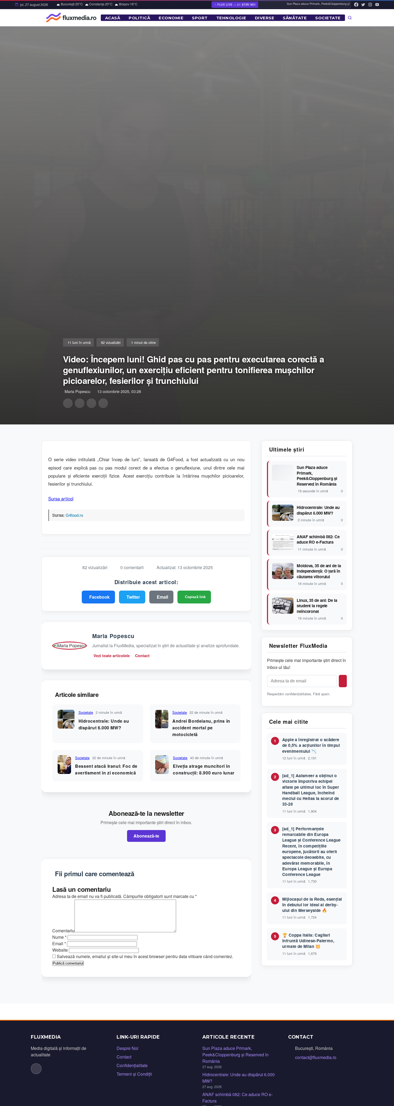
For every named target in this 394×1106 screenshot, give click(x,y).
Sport (200, 17)
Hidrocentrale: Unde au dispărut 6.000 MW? (318, 510)
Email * (59, 943)
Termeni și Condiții (134, 1074)
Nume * (59, 937)
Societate (328, 17)
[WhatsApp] (91, 403)
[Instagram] (370, 4)
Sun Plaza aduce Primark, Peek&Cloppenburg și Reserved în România (317, 476)
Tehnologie (231, 17)
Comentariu (63, 930)
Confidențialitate (132, 1065)
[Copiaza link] (103, 403)
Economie (171, 17)
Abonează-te (146, 836)
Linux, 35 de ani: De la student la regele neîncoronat (317, 606)
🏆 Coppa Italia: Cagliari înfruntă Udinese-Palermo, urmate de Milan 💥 (308, 940)
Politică (139, 17)
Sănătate (295, 17)
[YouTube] (377, 4)
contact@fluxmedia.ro (315, 1057)
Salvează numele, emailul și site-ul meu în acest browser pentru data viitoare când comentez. (145, 956)
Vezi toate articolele (112, 655)
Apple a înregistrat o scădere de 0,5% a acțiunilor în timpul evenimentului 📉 (311, 745)
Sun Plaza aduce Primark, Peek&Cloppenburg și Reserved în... (318, 3)
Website (60, 950)
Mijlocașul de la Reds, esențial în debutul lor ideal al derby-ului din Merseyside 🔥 (312, 905)
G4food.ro (74, 515)
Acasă (112, 17)
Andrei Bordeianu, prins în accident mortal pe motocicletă (201, 728)
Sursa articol (60, 498)
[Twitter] (363, 4)
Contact (142, 655)
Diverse (264, 17)
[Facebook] (356, 4)
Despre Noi (127, 1048)
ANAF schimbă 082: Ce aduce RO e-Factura (318, 539)
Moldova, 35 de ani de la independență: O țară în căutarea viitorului (319, 571)
